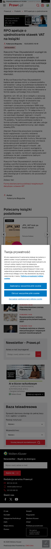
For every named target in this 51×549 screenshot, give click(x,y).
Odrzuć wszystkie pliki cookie (25, 293)
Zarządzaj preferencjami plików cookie (25, 299)
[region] (25, 274)
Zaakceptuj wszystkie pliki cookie (25, 286)
